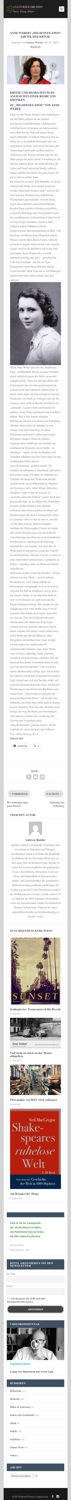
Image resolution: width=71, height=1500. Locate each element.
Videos (13, 1455)
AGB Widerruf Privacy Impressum (30, 1496)
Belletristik (15, 1391)
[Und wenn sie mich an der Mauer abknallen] (35, 1033)
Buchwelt (35, 46)
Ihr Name (11, 1273)
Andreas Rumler (34, 42)
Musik (13, 1423)
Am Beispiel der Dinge (24, 1194)
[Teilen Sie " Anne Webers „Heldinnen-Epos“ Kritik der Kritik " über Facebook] (29, 777)
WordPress (57, 1492)
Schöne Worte (17, 1447)
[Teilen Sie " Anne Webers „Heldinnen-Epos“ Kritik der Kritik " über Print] (42, 777)
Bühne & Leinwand (20, 1407)
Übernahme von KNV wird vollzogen (33, 1100)
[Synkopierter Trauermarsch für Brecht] (35, 971)
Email (9, 1286)
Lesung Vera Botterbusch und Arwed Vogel (31, 1371)
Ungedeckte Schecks (20, 1363)
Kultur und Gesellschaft (22, 1415)
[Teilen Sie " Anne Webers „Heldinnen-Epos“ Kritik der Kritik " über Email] (35, 777)
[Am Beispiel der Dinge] (35, 1148)
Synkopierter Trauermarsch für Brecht (35, 1009)
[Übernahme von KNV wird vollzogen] (35, 1080)
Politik (13, 1431)
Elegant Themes (30, 1492)
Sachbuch (15, 1439)
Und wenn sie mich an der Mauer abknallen (31, 1054)
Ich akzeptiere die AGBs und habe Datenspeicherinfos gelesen (26, 1300)
